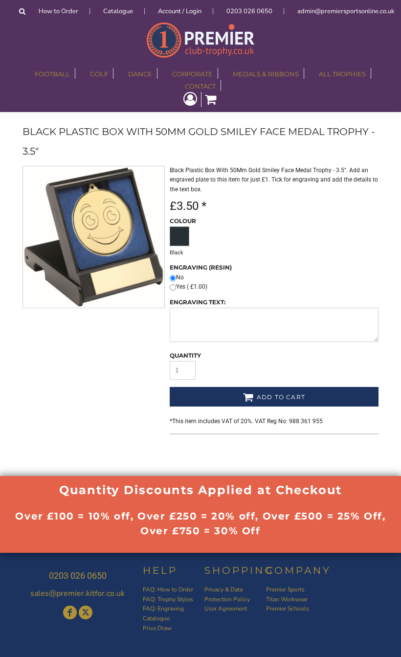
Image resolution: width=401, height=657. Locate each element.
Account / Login (179, 11)
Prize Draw (157, 628)
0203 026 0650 (249, 11)
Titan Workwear (287, 599)
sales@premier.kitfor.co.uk (77, 593)
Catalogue (118, 11)
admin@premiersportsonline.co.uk (346, 11)
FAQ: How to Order (168, 589)
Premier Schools (287, 608)
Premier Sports (285, 589)
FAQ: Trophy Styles (168, 599)
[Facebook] (70, 612)
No (180, 277)
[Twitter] (85, 612)
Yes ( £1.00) (191, 286)
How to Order (58, 11)
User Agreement (225, 608)
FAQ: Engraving (163, 608)
